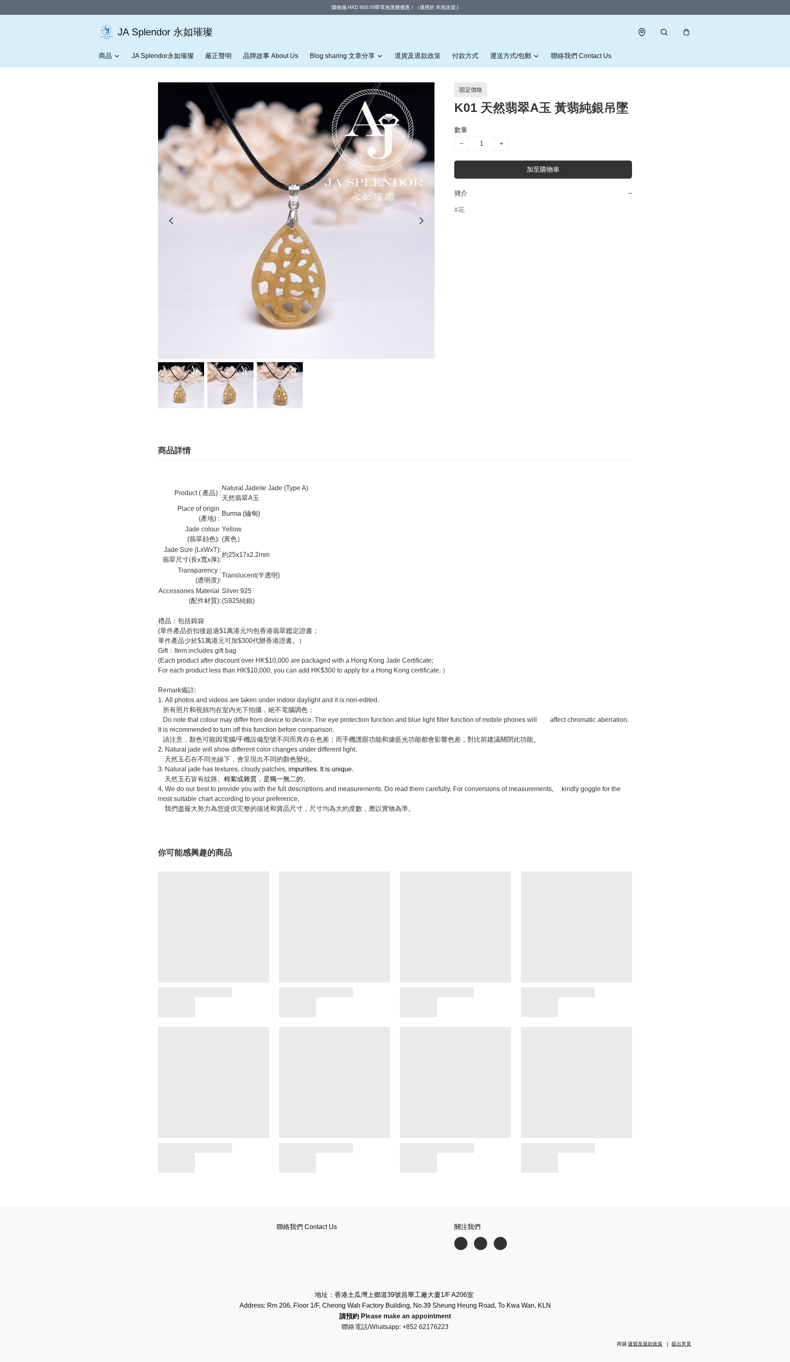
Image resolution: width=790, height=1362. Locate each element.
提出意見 (681, 1344)
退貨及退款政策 (418, 55)
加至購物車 (543, 169)
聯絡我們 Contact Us (581, 55)
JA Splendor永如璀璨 (163, 55)
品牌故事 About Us (270, 55)
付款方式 (465, 55)
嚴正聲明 (218, 55)
